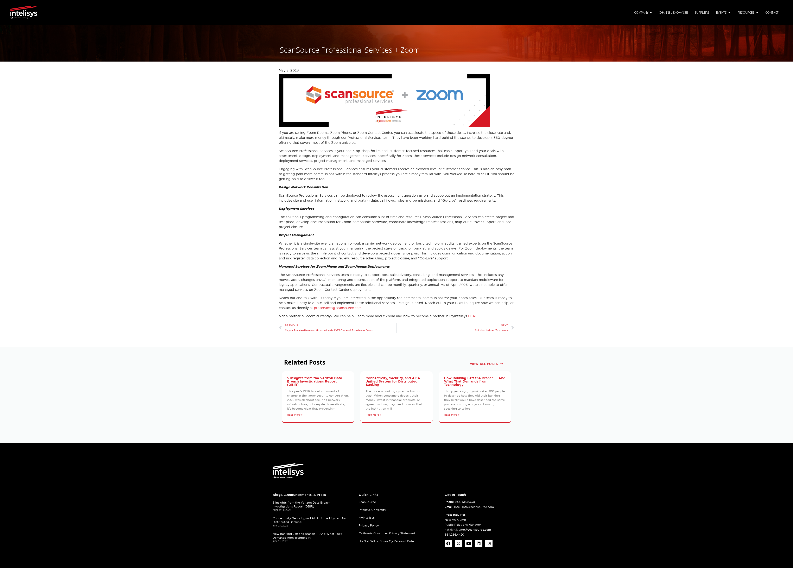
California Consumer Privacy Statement (387, 533)
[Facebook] (448, 543)
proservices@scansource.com (338, 308)
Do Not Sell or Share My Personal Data (386, 541)
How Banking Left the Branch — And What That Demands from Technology (475, 381)
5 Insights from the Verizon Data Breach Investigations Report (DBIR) (314, 381)
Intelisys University (372, 510)
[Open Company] (650, 12)
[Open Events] (729, 12)
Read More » (295, 414)
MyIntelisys (367, 517)
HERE (473, 316)
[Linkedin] (478, 543)
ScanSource (367, 502)
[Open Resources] (757, 12)
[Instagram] (489, 543)
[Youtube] (468, 543)
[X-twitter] (458, 543)
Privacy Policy (369, 525)
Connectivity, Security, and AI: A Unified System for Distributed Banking (393, 381)
